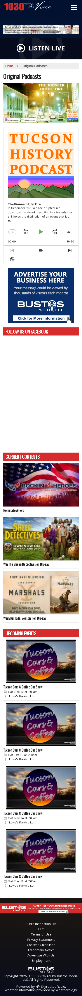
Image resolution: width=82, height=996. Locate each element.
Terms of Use (41, 934)
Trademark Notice (41, 950)
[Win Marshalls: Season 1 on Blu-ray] (41, 592)
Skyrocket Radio (52, 986)
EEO (41, 929)
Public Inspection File (41, 924)
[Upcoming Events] (41, 661)
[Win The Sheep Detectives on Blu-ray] (41, 538)
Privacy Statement (41, 939)
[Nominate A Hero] (41, 485)
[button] (74, 7)
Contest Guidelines (41, 944)
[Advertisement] (41, 29)
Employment (41, 960)
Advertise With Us (41, 955)
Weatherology (66, 990)
